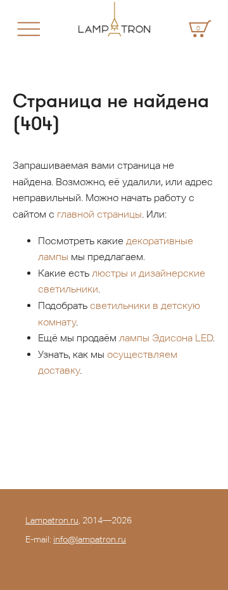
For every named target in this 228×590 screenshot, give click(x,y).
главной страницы (99, 214)
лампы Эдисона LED (166, 338)
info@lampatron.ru (89, 539)
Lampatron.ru (52, 520)
